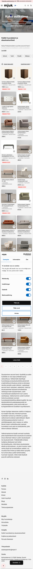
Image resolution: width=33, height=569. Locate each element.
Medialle (4, 504)
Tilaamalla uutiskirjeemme (8, 1)
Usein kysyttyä (6, 498)
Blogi (3, 501)
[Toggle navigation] (2, 5)
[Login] (28, 5)
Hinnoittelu (5, 522)
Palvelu (3, 489)
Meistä (3, 492)
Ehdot (3, 495)
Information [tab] (16, 259)
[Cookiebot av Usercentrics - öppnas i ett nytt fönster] (23, 254)
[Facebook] (2, 478)
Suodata (15, 562)
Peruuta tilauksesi (7, 539)
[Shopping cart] (30, 5)
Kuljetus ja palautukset (8, 536)
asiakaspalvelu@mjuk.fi (8, 550)
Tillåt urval (16, 308)
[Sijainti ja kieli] (16, 5)
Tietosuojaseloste (7, 507)
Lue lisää (3, 50)
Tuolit (12, 56)
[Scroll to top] (3, 566)
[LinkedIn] (7, 478)
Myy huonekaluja (6, 519)
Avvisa (17, 313)
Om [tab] (27, 259)
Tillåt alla (16, 303)
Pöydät (19, 56)
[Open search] (25, 5)
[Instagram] (5, 478)
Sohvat (5, 56)
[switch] (28, 284)
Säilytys (27, 56)
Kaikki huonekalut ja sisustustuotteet (13, 533)
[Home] (8, 5)
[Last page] (31, 366)
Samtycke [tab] (6, 259)
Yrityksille (4, 525)
